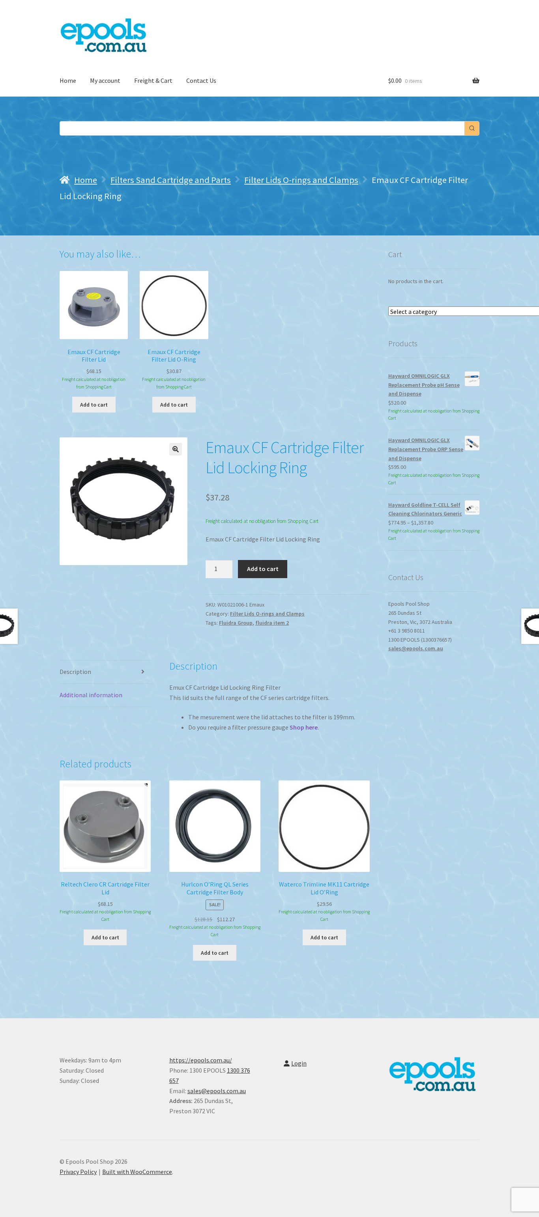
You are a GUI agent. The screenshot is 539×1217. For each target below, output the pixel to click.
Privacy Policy (78, 1172)
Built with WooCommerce (137, 1172)
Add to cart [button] (94, 404)
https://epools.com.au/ (200, 1060)
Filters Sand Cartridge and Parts (170, 179)
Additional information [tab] (91, 695)
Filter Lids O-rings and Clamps (301, 179)
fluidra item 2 (272, 622)
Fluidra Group (236, 622)
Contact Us (201, 80)
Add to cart (263, 569)
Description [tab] (75, 672)
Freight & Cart (153, 80)
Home (68, 80)
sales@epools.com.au (415, 648)
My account (105, 80)
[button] (175, 449)
